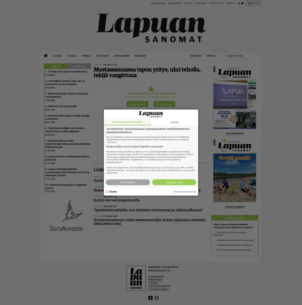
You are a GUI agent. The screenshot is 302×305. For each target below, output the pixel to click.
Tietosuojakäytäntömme (185, 191)
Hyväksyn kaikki (174, 182)
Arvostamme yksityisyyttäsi (127, 121)
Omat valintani (127, 182)
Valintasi (174, 122)
